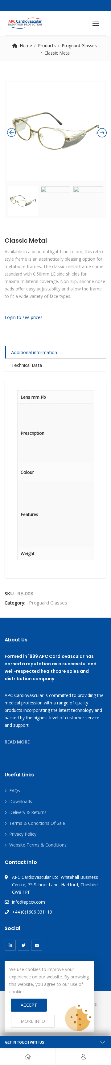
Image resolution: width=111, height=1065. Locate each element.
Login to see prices (24, 317)
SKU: (9, 593)
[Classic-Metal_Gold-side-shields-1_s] (55, 131)
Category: (15, 603)
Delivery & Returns (28, 812)
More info (33, 1021)
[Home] (28, 1056)
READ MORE (17, 742)
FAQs (14, 790)
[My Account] (83, 1056)
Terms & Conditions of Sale (37, 823)
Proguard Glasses (79, 45)
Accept (29, 1005)
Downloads (20, 801)
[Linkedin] (10, 945)
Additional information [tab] (34, 352)
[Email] (36, 945)
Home (26, 45)
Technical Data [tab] (26, 365)
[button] (95, 23)
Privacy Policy (22, 834)
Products (47, 45)
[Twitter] (23, 945)
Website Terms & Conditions (38, 845)
